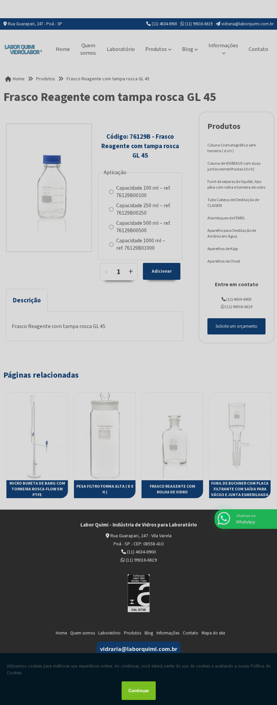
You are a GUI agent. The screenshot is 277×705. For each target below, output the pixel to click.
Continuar (138, 690)
